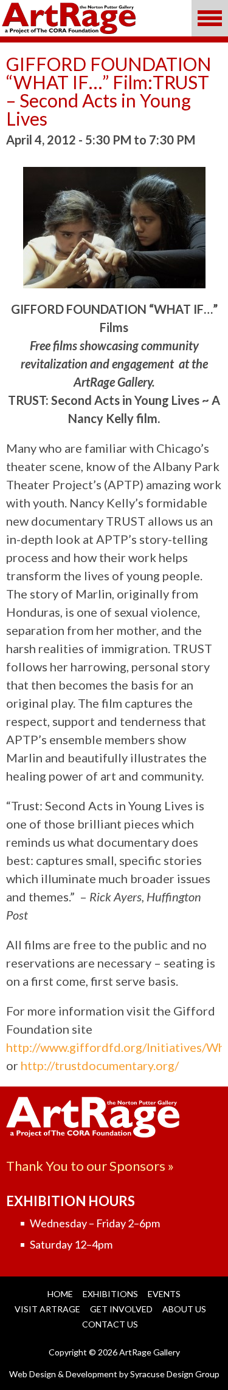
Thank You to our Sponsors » (90, 1166)
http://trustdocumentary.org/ (100, 1065)
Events (164, 1294)
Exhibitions (110, 1294)
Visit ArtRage (47, 1309)
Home (60, 1294)
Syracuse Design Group (174, 1374)
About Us (184, 1309)
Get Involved (121, 1309)
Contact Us (110, 1324)
